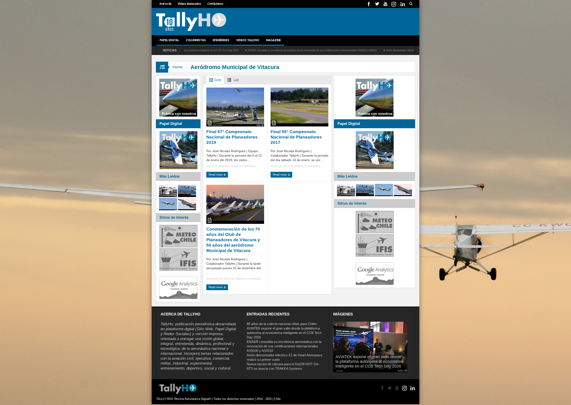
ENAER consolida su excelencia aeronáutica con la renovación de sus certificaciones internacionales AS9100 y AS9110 (251, 50)
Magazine (273, 40)
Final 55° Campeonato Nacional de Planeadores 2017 (296, 137)
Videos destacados (189, 3)
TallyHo (234, 166)
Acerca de (165, 3)
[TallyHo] (191, 21)
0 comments (248, 166)
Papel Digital (169, 40)
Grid (217, 80)
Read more (216, 174)
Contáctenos (215, 3)
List (236, 80)
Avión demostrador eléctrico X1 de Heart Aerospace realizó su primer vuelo (366, 50)
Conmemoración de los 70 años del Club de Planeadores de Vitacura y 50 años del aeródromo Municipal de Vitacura (233, 240)
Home (177, 67)
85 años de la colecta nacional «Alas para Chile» (282, 324)
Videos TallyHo (247, 40)
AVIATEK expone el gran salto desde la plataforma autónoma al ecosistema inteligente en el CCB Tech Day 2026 (284, 332)
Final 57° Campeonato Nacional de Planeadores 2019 (232, 137)
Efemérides (221, 40)
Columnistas (196, 40)
